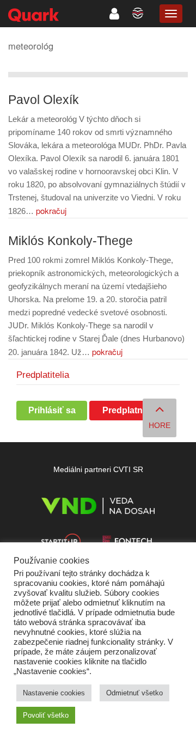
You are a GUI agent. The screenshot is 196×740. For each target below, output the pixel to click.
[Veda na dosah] (97, 508)
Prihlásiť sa (52, 410)
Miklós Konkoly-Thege (70, 241)
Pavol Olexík (43, 100)
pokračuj (51, 210)
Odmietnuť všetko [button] (134, 693)
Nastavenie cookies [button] (54, 693)
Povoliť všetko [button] (46, 715)
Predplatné (125, 410)
